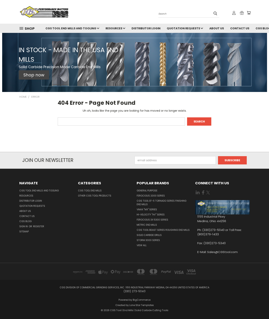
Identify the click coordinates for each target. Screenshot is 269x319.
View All (142, 245)
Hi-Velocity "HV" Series (151, 214)
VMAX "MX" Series (147, 209)
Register (38, 226)
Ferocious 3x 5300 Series (152, 219)
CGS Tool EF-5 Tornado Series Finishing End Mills (161, 202)
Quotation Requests (184, 28)
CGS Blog (25, 221)
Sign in (23, 226)
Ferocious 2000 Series (151, 195)
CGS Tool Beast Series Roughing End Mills (163, 230)
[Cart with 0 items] (249, 13)
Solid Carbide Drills (149, 235)
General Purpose (147, 190)
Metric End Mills (147, 224)
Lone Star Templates (141, 305)
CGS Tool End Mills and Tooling (71, 28)
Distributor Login (146, 28)
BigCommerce (141, 299)
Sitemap (24, 231)
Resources (114, 28)
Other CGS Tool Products (94, 195)
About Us (216, 28)
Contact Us (239, 28)
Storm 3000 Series (148, 240)
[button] (34, 75)
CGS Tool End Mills (90, 190)
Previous (258, 307)
